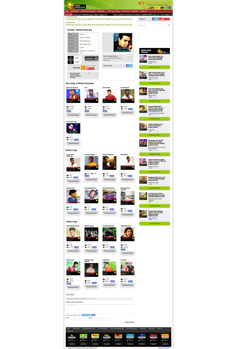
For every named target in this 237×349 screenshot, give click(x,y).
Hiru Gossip (125, 11)
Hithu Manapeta (125, 87)
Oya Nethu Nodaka (90, 154)
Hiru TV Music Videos (114, 11)
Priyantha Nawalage (85, 41)
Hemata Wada (106, 87)
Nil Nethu (82, 34)
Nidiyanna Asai (70, 188)
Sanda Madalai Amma (90, 188)
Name (67, 317)
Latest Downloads (103, 328)
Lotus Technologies (166, 347)
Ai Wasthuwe (106, 260)
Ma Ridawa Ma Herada (109, 188)
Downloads (101, 11)
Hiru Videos (135, 11)
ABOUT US (159, 328)
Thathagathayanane (126, 226)
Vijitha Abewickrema (85, 44)
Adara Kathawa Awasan (72, 226)
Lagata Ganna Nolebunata (70, 155)
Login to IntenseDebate (85, 315)
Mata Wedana (124, 154)
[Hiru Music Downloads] (76, 4)
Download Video (154, 67)
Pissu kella (123, 260)
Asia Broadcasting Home (88, 11)
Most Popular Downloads (117, 328)
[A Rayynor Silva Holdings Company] (155, 5)
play (128, 56)
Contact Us (144, 11)
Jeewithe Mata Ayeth (108, 226)
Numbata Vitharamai (108, 154)
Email (90, 317)
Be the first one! (90, 299)
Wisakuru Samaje (89, 226)
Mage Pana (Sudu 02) (72, 87)
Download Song (73, 115)
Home (67, 11)
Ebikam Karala (70, 260)
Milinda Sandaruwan (85, 37)
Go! (169, 25)
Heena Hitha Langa (71, 122)
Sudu (86, 87)
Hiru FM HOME (74, 11)
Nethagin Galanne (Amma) (89, 260)
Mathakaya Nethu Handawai (125, 188)
